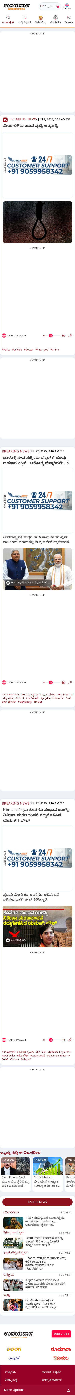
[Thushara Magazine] (14, 1358)
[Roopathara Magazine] (61, 1349)
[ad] (39, 165)
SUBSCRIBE (61, 1334)
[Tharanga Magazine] (14, 1349)
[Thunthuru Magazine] (61, 1358)
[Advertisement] (37, 74)
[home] (17, 6)
